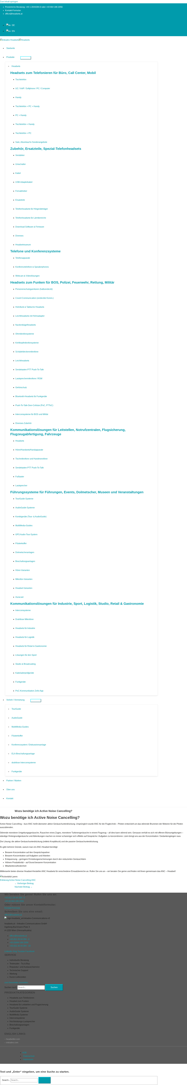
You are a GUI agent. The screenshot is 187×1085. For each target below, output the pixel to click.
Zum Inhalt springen (9, 2)
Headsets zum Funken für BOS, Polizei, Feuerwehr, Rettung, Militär (62, 282)
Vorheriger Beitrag (24, 883)
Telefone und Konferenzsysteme (35, 251)
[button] (1, 19)
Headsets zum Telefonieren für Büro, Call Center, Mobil (53, 73)
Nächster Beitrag (23, 887)
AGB (24, 1053)
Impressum (28, 1059)
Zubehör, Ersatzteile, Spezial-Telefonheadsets (45, 149)
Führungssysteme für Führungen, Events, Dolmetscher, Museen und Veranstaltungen (76, 492)
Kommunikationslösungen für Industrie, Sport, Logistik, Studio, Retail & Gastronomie (77, 604)
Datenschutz (29, 1056)
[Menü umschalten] (25, 57)
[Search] (44, 1080)
